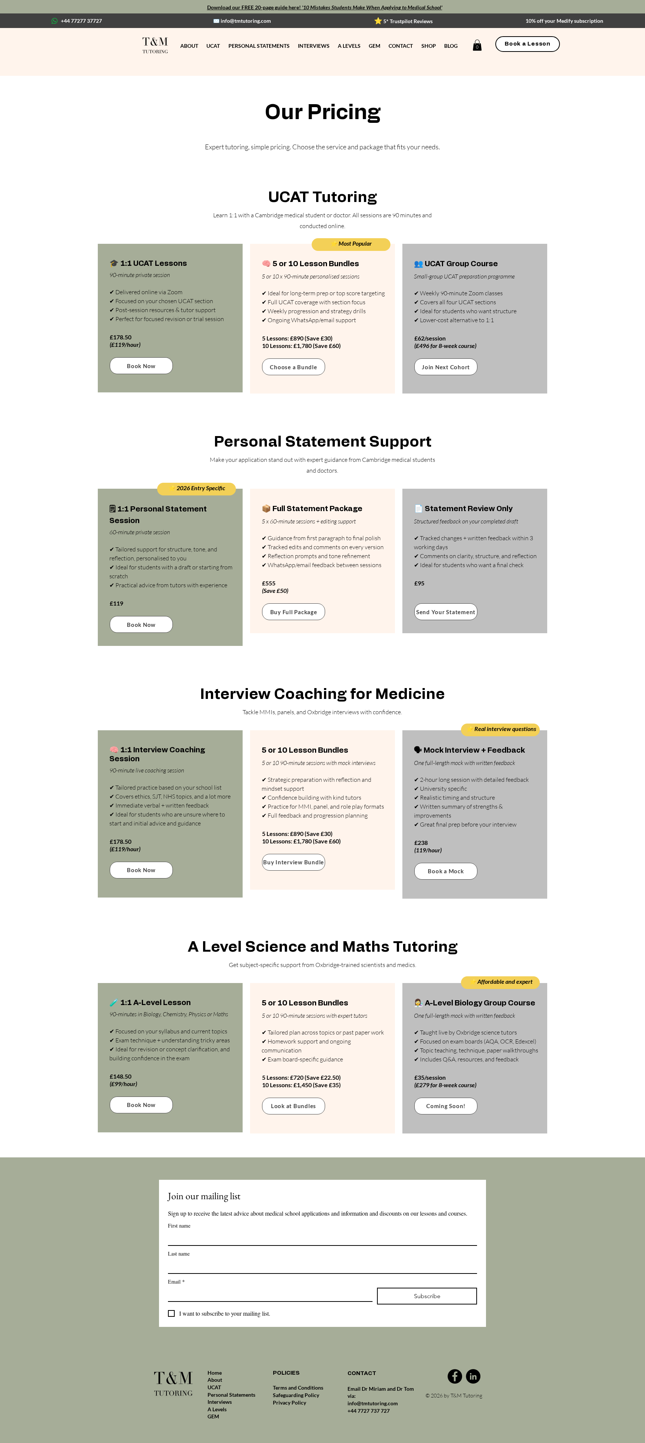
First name (179, 1225)
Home (215, 1372)
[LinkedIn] (473, 1376)
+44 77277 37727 (81, 21)
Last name (179, 1253)
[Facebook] (455, 1376)
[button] (477, 45)
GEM (213, 1416)
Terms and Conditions (298, 1387)
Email (176, 1281)
